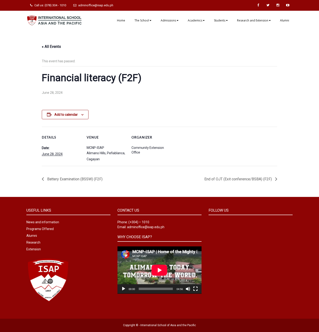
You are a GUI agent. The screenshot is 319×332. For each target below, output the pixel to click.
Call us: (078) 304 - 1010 (50, 5)
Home (121, 20)
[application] (159, 270)
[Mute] (188, 289)
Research (33, 242)
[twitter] (268, 5)
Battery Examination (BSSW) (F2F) (74, 179)
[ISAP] (54, 20)
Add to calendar (66, 114)
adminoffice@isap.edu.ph (95, 5)
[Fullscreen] (195, 289)
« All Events (51, 46)
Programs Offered (40, 229)
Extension (33, 249)
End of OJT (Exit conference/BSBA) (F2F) (238, 179)
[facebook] (258, 5)
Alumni (284, 20)
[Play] (123, 289)
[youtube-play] (288, 5)
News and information (42, 222)
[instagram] (278, 5)
